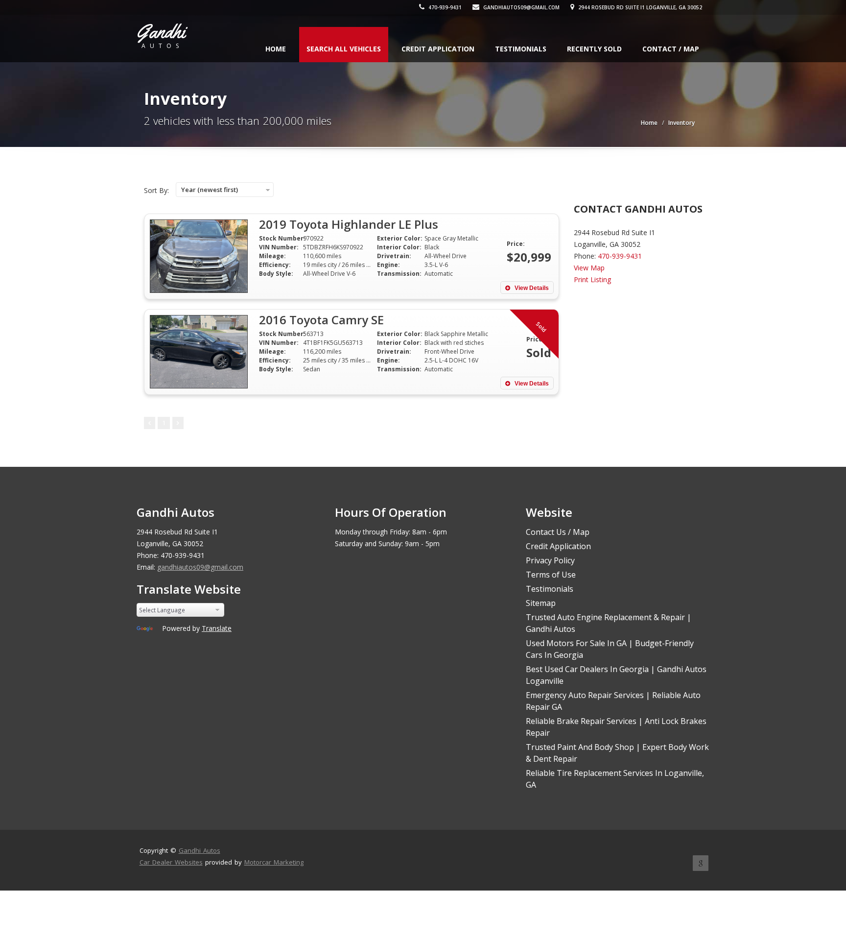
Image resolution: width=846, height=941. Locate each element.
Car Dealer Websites (171, 862)
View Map (589, 267)
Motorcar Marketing (274, 862)
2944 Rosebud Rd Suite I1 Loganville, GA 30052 (639, 7)
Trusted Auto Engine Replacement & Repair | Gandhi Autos (608, 623)
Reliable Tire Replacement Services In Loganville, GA (615, 779)
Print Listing (592, 279)
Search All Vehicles (343, 48)
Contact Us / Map (557, 532)
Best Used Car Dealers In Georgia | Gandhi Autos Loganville (616, 675)
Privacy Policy (550, 560)
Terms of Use (551, 574)
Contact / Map (670, 48)
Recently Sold (594, 48)
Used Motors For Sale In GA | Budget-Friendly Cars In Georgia (610, 649)
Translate (217, 628)
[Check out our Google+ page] (700, 863)
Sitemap (541, 603)
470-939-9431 (444, 7)
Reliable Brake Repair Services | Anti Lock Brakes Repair (616, 727)
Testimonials (520, 48)
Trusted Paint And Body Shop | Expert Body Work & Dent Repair (617, 753)
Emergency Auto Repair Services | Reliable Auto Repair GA (613, 701)
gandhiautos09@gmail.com (521, 7)
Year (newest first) (209, 189)
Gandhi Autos (199, 850)
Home (275, 48)
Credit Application (437, 48)
